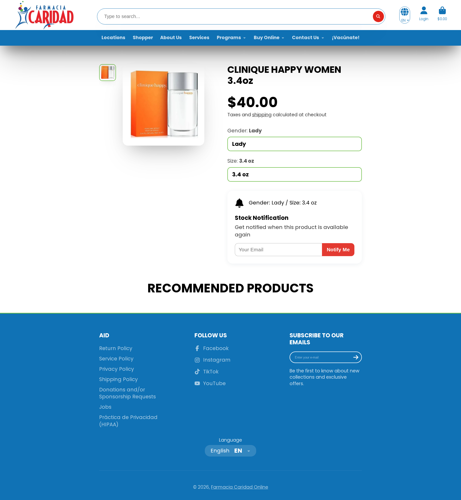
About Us (171, 37)
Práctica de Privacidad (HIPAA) (128, 421)
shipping (262, 114)
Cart (442, 15)
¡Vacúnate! (345, 37)
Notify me (338, 249)
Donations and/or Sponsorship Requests (127, 393)
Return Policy (115, 348)
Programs (229, 37)
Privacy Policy (116, 368)
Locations (113, 37)
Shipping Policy (118, 379)
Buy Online (266, 37)
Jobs (105, 406)
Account (423, 15)
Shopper (143, 37)
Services (199, 37)
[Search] (378, 16)
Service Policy (116, 358)
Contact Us (305, 37)
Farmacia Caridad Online (239, 487)
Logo (44, 15)
